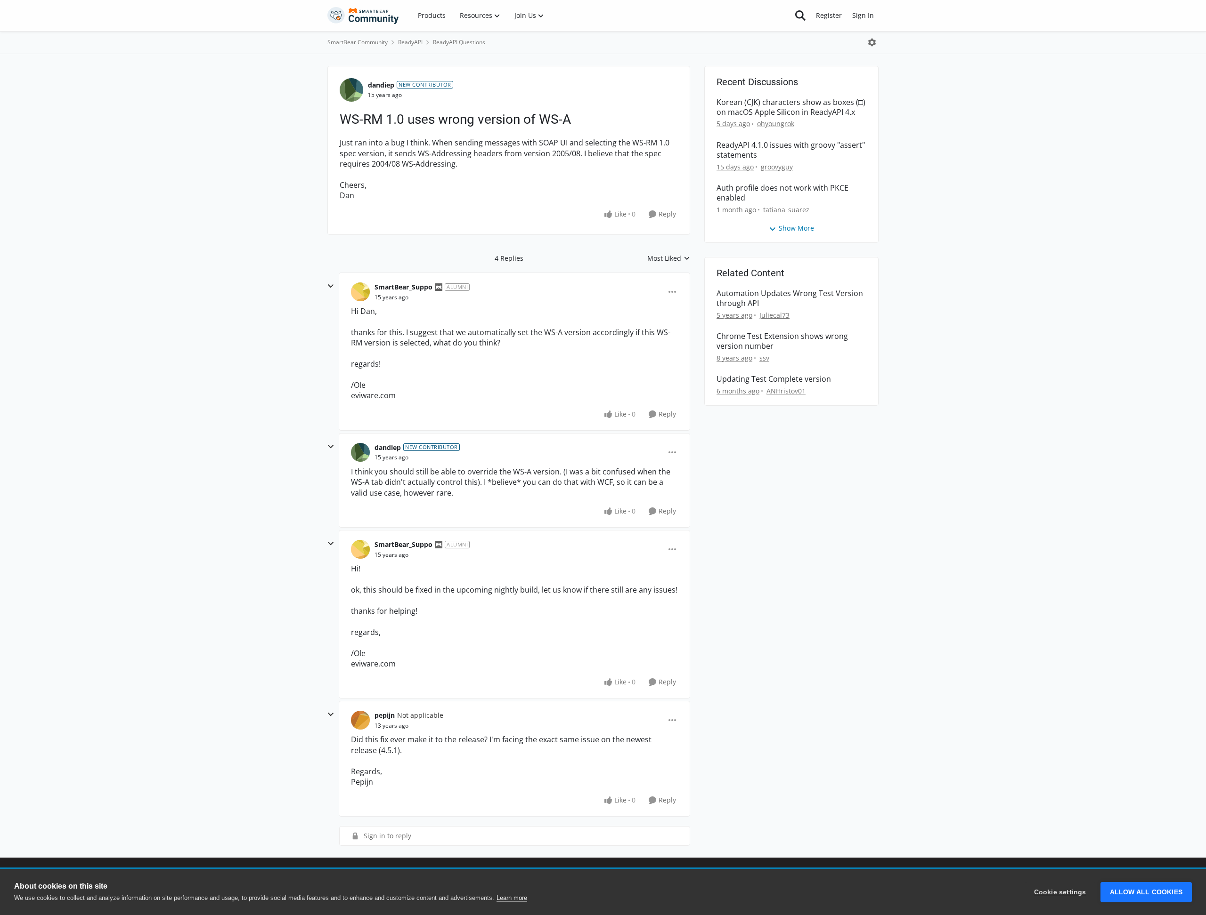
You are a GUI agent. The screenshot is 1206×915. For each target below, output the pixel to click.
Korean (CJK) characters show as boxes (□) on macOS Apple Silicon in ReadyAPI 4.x (791, 107)
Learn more (512, 897)
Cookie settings (1060, 892)
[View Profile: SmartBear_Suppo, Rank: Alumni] (360, 291)
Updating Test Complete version (774, 379)
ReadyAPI (410, 42)
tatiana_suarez (786, 209)
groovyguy (777, 166)
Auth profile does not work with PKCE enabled (782, 193)
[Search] (800, 15)
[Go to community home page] (363, 15)
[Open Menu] (872, 42)
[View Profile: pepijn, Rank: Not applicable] (360, 720)
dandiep (381, 84)
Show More (796, 228)
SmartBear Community (357, 42)
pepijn (385, 715)
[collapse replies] (330, 286)
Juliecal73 (774, 315)
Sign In (863, 15)
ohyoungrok (775, 123)
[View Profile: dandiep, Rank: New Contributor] (351, 90)
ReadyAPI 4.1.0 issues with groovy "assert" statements (791, 150)
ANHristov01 (786, 390)
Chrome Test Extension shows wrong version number (782, 341)
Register (829, 15)
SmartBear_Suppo (403, 286)
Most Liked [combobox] (668, 258)
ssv (764, 357)
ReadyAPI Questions (459, 42)
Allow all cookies (1146, 892)
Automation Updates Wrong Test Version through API (790, 298)
